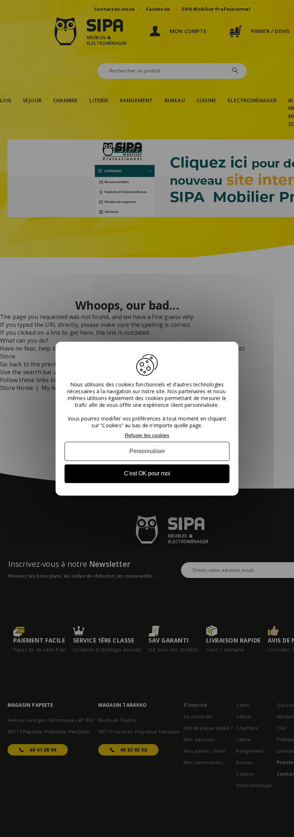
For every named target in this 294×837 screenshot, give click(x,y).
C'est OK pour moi (147, 474)
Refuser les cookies (147, 435)
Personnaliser (147, 451)
